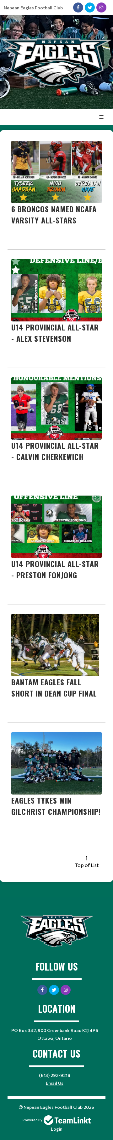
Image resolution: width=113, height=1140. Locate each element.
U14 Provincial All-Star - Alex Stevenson (55, 332)
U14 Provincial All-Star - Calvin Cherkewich (55, 451)
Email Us (54, 1083)
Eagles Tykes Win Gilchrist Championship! (56, 806)
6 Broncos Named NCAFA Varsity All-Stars (54, 214)
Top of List (87, 865)
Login (56, 1129)
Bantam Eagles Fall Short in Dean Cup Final (54, 687)
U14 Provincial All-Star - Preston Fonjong (55, 569)
